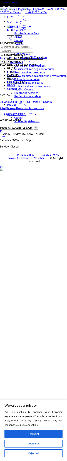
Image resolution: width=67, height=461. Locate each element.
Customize (33, 443)
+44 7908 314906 (11, 114)
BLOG (11, 85)
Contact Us (14, 88)
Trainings (13, 78)
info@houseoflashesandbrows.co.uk (22, 108)
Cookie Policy (50, 154)
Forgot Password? (11, 58)
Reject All (33, 453)
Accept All (33, 433)
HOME (11, 71)
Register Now (37, 65)
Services (12, 75)
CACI (10, 81)
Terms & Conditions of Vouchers (26, 158)
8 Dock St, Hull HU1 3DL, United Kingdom (26, 101)
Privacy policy (25, 154)
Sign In (5, 61)
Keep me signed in (15, 54)
